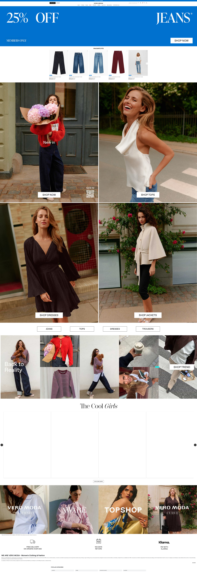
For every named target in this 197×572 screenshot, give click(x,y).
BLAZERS (125, 570)
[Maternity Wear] (24, 509)
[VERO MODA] (98, 3)
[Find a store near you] (140, 3)
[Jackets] (148, 293)
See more (194, 562)
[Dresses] (49, 293)
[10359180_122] (148, 233)
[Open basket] (146, 3)
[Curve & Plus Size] (172, 509)
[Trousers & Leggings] (148, 329)
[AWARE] (73, 509)
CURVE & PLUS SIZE (103, 570)
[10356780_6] (148, 112)
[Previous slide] (50, 63)
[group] (59, 65)
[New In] (49, 142)
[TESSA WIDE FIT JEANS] (98, 367)
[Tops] (148, 172)
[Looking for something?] (138, 2)
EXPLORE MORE (98, 481)
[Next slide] (147, 63)
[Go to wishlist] (144, 3)
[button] (59, 63)
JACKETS (53, 570)
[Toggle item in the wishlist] (67, 51)
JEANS (77, 570)
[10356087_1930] (49, 233)
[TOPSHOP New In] (123, 509)
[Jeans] (98, 26)
